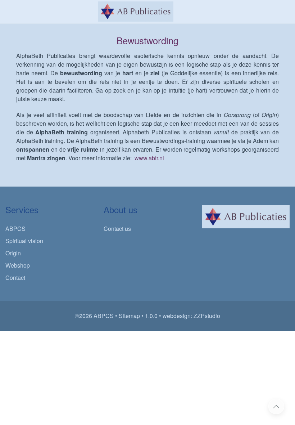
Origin (13, 253)
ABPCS (15, 228)
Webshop (17, 265)
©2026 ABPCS (94, 316)
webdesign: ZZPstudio (191, 316)
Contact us (117, 228)
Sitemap (129, 316)
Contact (15, 277)
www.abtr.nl (149, 158)
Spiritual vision (24, 241)
